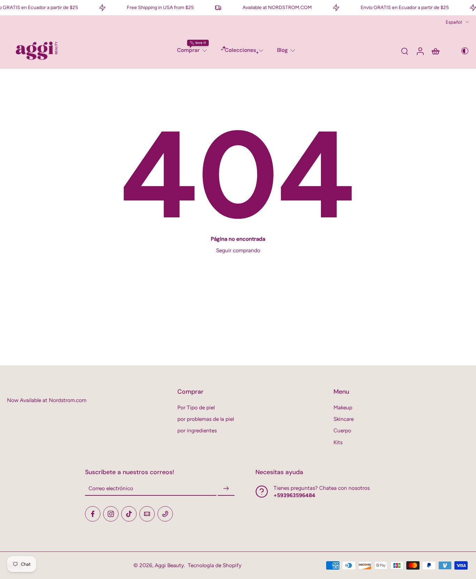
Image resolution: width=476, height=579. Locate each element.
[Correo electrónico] (147, 514)
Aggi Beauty (169, 565)
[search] (404, 51)
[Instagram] (110, 514)
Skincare (343, 419)
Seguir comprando (238, 250)
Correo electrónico (111, 488)
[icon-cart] (435, 51)
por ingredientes (197, 430)
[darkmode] (460, 51)
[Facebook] (92, 514)
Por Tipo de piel (196, 407)
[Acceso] (420, 51)
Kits (338, 442)
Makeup (342, 407)
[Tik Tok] (129, 514)
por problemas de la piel (205, 419)
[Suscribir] (226, 488)
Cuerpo (342, 430)
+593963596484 (294, 495)
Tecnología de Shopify (214, 565)
